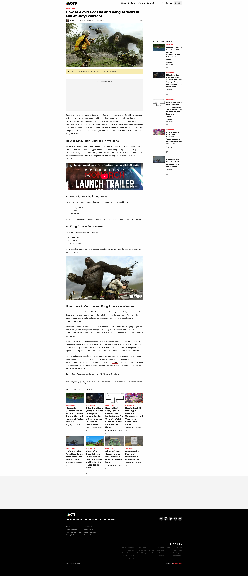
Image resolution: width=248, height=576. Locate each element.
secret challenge (99, 365)
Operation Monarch (102, 146)
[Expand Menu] (171, 3)
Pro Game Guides (128, 547)
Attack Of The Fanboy (174, 547)
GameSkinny (141, 553)
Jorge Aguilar (70, 425)
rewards (115, 362)
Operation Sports (158, 553)
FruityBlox (160, 555)
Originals (141, 3)
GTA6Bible (130, 558)
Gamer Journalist (128, 553)
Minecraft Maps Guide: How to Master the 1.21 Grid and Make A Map (114, 456)
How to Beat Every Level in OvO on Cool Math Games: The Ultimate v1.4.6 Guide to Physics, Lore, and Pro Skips (174, 109)
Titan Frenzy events (73, 327)
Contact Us (88, 527)
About (68, 527)
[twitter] (171, 519)
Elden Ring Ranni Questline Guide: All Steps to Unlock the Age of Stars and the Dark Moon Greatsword (94, 416)
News (123, 3)
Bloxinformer (177, 555)
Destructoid (178, 550)
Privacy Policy (71, 535)
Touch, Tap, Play (128, 555)
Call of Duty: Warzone (133, 115)
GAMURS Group (177, 563)
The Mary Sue (177, 553)
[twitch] (166, 519)
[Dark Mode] (167, 3)
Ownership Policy (90, 532)
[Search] (163, 3)
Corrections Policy (72, 529)
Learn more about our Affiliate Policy (76, 383)
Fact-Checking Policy (73, 532)
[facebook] (175, 519)
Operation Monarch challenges (126, 365)
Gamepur (160, 547)
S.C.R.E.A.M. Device (116, 153)
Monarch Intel (102, 150)
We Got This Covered (156, 550)
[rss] (161, 519)
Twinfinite (142, 547)
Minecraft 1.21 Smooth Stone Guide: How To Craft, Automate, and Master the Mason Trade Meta (94, 459)
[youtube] (180, 519)
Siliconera (142, 550)
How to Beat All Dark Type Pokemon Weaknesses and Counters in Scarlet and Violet (134, 416)
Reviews (131, 3)
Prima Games (129, 550)
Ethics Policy (88, 529)
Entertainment (153, 3)
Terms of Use (88, 535)
